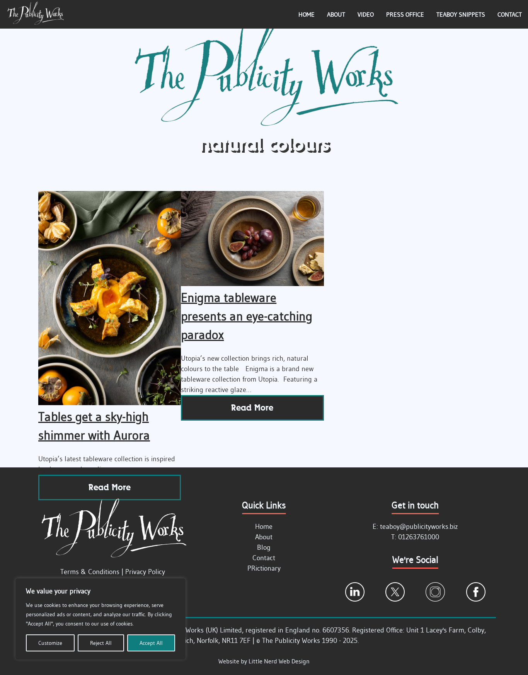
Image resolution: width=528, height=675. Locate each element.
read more (110, 487)
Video (366, 14)
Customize (50, 642)
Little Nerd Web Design (279, 661)
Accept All (151, 642)
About (336, 14)
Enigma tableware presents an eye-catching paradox (246, 316)
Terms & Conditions (89, 572)
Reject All (101, 642)
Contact (509, 14)
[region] (100, 619)
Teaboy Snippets (460, 14)
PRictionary (264, 568)
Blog (264, 547)
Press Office (405, 14)
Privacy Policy (145, 572)
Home (306, 14)
